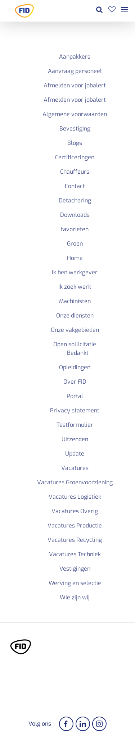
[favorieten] (112, 10)
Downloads (75, 215)
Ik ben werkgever (75, 272)
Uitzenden (75, 439)
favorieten (75, 229)
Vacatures (75, 468)
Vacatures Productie (75, 525)
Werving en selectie (75, 583)
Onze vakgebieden (75, 330)
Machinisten (75, 301)
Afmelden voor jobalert (75, 85)
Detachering (75, 200)
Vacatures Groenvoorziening (75, 482)
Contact (75, 186)
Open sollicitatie (74, 344)
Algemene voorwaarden (74, 114)
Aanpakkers (74, 56)
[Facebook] (66, 724)
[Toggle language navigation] (124, 11)
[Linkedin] (83, 724)
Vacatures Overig (74, 511)
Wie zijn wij (75, 597)
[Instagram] (99, 724)
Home (75, 258)
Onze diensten (75, 315)
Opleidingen (74, 367)
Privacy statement (74, 410)
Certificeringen (74, 157)
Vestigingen (74, 568)
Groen (75, 243)
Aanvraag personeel (75, 71)
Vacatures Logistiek (75, 497)
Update (74, 453)
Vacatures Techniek (75, 554)
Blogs (74, 143)
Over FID (74, 381)
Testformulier (75, 425)
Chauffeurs (74, 171)
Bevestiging (74, 128)
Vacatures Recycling (75, 540)
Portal (75, 396)
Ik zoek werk (74, 287)
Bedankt (78, 353)
